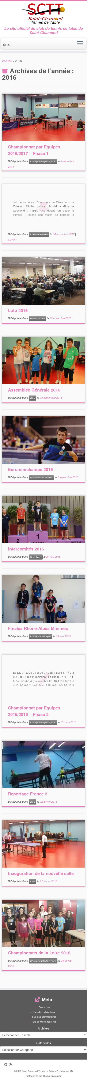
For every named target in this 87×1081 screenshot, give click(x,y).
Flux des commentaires (44, 1016)
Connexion (44, 1007)
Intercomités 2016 (26, 549)
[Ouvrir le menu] (80, 43)
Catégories (43, 1043)
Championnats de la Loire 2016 (39, 953)
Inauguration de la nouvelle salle (41, 873)
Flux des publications (44, 1012)
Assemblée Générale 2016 (34, 390)
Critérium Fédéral (39, 234)
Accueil (7, 61)
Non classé (35, 556)
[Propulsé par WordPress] (71, 1070)
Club (32, 398)
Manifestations (37, 318)
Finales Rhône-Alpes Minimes (38, 628)
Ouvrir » (12, 239)
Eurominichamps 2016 (30, 469)
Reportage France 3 (27, 794)
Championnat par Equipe (42, 161)
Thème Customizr (52, 1075)
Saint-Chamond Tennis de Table (38, 1071)
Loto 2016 (18, 310)
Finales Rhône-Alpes (40, 636)
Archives (43, 1028)
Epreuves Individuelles (41, 477)
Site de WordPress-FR (44, 1021)
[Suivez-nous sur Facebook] (5, 45)
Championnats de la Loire (43, 960)
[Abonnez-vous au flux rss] (9, 45)
